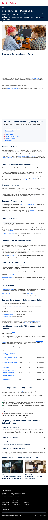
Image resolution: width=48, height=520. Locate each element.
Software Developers (7, 359)
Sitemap (36, 515)
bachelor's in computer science (9, 221)
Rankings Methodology (16, 500)
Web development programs (8, 289)
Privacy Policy (26, 502)
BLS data (13, 331)
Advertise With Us (5, 509)
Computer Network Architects (9, 362)
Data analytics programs (7, 277)
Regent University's (8, 316)
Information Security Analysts (9, 365)
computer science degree (12, 88)
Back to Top (42, 21)
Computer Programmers (8, 372)
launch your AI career (32, 156)
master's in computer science (9, 233)
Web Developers (6, 379)
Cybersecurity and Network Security (12, 136)
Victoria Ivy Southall (40, 17)
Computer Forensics (9, 130)
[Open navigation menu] (45, 3)
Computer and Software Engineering (12, 128)
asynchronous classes (36, 321)
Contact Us (4, 507)
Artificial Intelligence (9, 127)
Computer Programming (10, 132)
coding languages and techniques (28, 204)
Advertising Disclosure (16, 504)
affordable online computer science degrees (15, 306)
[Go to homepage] (10, 3)
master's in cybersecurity (38, 249)
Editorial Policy (15, 502)
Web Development (9, 140)
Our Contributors (5, 502)
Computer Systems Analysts (9, 370)
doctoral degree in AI (22, 156)
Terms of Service (27, 504)
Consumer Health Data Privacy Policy (31, 506)
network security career (12, 255)
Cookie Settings (43, 515)
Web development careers (7, 293)
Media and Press (5, 504)
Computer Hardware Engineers (9, 357)
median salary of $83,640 (30, 279)
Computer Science (9, 134)
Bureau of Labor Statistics (7, 157)
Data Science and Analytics (10, 138)
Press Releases (5, 506)
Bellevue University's (8, 318)
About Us (4, 500)
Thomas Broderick (15, 17)
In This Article (6, 21)
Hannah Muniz (27, 17)
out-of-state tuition (27, 322)
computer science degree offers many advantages (13, 391)
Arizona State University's (9, 314)
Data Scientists (5, 367)
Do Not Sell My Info (28, 500)
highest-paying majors (35, 78)
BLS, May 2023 (35, 178)
